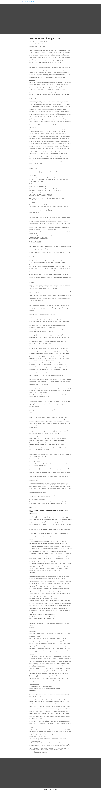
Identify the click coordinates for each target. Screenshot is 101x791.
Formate (69, 2)
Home (66, 2)
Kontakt (77, 2)
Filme (74, 2)
